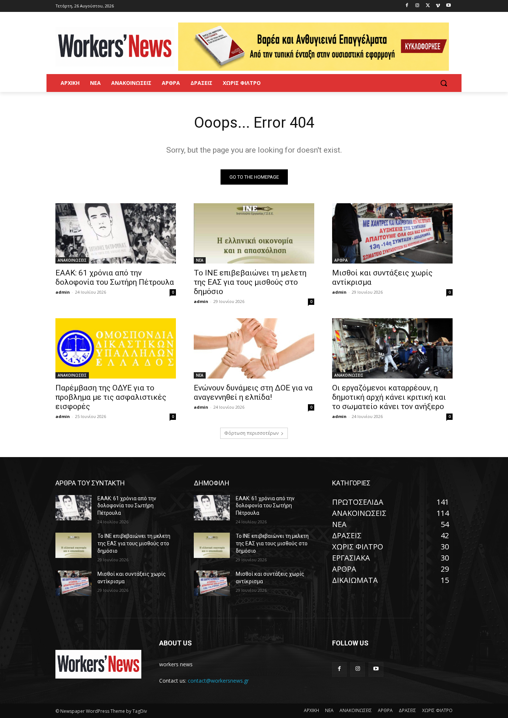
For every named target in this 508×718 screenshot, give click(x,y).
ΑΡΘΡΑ (341, 260)
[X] (428, 6)
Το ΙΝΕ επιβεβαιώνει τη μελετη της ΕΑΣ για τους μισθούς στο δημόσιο (250, 282)
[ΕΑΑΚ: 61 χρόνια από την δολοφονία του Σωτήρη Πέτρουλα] (115, 233)
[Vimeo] (438, 6)
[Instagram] (417, 6)
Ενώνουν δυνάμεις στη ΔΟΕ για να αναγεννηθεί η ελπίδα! (253, 392)
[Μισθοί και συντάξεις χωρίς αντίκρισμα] (392, 233)
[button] (444, 83)
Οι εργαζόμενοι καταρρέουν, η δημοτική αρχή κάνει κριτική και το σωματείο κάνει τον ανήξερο (389, 397)
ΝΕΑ (199, 260)
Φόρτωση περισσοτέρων (251, 433)
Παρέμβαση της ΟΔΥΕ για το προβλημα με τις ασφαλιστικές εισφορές (110, 397)
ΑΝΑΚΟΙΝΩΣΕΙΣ (72, 260)
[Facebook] (407, 6)
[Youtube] (448, 6)
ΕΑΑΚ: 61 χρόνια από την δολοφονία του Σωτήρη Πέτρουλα (114, 277)
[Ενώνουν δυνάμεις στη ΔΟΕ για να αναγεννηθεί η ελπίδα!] (254, 348)
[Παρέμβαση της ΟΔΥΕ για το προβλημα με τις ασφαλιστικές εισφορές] (115, 348)
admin (62, 292)
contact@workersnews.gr (218, 680)
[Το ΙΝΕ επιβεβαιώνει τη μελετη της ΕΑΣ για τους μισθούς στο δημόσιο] (254, 233)
